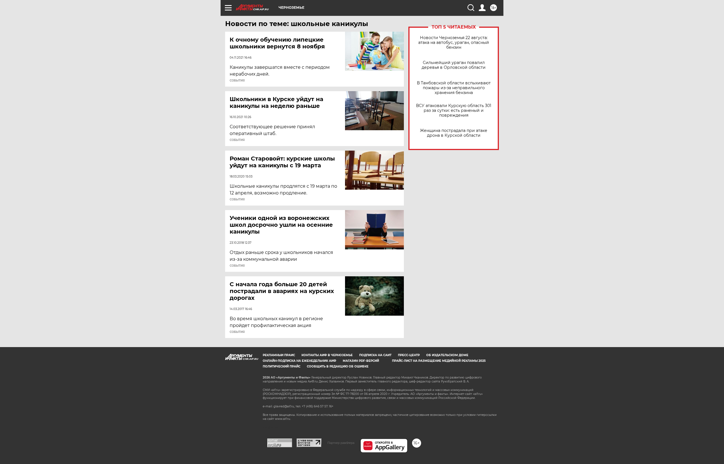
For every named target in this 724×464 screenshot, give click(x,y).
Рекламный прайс (279, 355)
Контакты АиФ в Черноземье (327, 355)
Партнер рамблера (340, 442)
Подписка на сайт (375, 355)
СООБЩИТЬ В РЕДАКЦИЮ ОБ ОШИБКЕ (338, 366)
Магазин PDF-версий (361, 361)
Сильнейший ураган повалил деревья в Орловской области (454, 65)
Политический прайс (281, 366)
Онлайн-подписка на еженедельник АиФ (299, 361)
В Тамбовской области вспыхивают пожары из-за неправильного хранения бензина (454, 88)
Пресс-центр (409, 355)
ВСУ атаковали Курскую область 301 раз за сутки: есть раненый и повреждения (453, 110)
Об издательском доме (447, 355)
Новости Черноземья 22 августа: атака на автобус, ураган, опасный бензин (453, 42)
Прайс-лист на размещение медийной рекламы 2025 (439, 361)
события (237, 80)
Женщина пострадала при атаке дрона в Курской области (453, 133)
